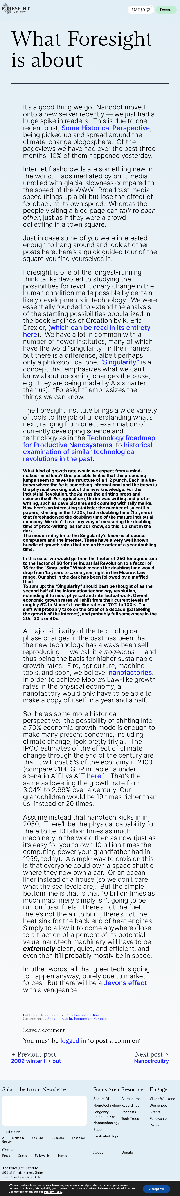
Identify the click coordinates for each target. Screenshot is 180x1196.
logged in (73, 1041)
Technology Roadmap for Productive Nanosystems (89, 441)
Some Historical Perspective (105, 128)
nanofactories (130, 672)
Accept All (156, 1189)
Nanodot (100, 1019)
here (94, 776)
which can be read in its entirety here (87, 331)
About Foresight (59, 1019)
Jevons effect (125, 983)
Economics (83, 1019)
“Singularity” (119, 362)
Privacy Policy (53, 1192)
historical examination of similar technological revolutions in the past (87, 452)
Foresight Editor (86, 1015)
